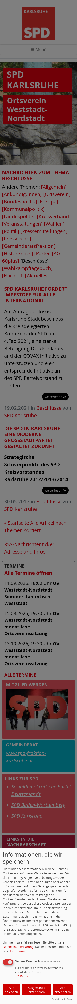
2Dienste (22, 976)
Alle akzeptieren (63, 990)
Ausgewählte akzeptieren (36, 990)
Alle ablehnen (11, 990)
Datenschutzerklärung (18, 947)
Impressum (18, 951)
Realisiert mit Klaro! (62, 999)
